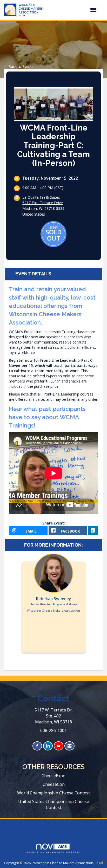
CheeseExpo (53, 776)
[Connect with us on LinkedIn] (48, 745)
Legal (99, 863)
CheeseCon (54, 784)
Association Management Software (53, 852)
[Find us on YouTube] (58, 745)
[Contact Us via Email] (69, 745)
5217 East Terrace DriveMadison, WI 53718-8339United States (43, 208)
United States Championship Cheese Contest (53, 804)
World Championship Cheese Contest (53, 793)
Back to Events (21, 66)
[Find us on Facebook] (37, 745)
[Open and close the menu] (72, 10)
